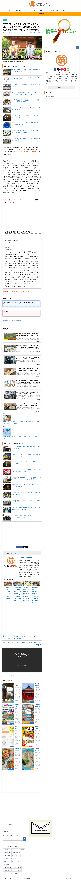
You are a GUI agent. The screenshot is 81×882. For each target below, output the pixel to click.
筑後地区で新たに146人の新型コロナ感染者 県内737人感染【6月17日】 (22, 644)
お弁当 (7, 864)
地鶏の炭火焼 (17, 852)
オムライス (17, 867)
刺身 (22, 849)
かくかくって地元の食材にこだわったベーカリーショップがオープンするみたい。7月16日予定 (21, 637)
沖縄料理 (15, 858)
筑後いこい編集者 (37, 32)
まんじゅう (8, 867)
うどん (15, 849)
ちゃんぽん (8, 846)
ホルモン (15, 864)
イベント (40, 10)
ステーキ (8, 852)
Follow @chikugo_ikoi (28, 675)
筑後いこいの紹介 (13, 878)
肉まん (17, 846)
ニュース (32, 10)
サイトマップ (21, 878)
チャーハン (8, 873)
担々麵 (7, 858)
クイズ (46, 10)
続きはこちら (61, 87)
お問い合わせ (5, 878)
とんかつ (7, 855)
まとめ (63, 10)
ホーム (11, 10)
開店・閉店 (18, 10)
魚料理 (7, 849)
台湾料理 (7, 870)
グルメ (25, 10)
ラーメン (16, 861)
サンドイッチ (17, 870)
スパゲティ (17, 855)
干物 (16, 873)
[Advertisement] (22, 216)
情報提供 (28, 878)
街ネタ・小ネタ (55, 10)
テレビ (70, 10)
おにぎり (7, 861)
